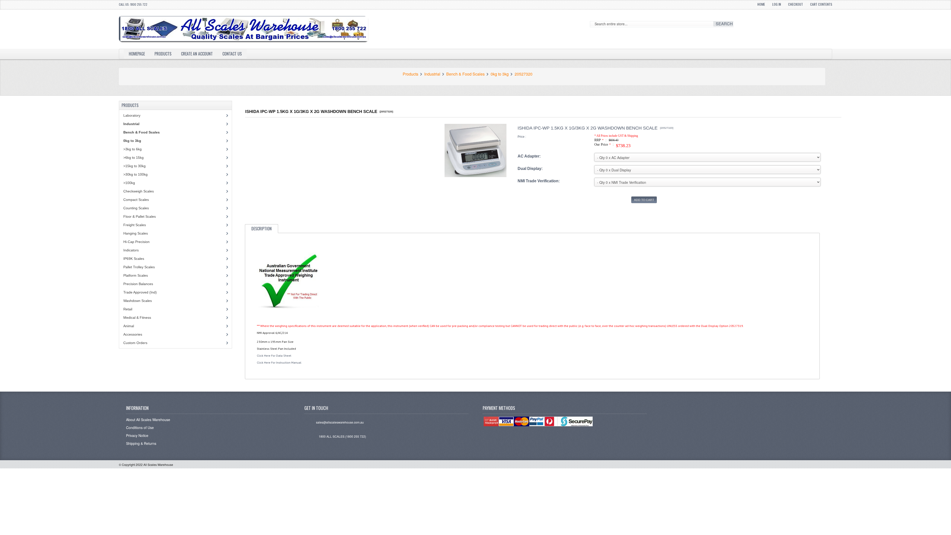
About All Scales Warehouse (148, 419)
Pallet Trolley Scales (139, 267)
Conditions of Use (140, 427)
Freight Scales (134, 225)
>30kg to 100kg (135, 174)
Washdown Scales (137, 301)
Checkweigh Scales (138, 191)
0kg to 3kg (500, 74)
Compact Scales (136, 200)
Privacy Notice (137, 435)
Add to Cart (644, 200)
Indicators (131, 250)
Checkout (795, 4)
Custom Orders (135, 343)
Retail (127, 309)
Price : (522, 136)
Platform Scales (135, 275)
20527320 (523, 74)
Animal (128, 326)
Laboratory (131, 115)
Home (761, 4)
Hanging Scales (135, 233)
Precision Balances (138, 284)
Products (163, 54)
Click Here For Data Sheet (274, 355)
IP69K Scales (133, 259)
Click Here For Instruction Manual (279, 362)
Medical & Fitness (137, 318)
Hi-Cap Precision (136, 242)
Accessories (132, 334)
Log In (776, 4)
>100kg (129, 183)
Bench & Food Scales (465, 74)
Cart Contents (821, 4)
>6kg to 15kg (133, 158)
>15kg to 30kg (134, 166)
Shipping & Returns (141, 443)
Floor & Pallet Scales (139, 216)
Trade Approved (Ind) (140, 292)
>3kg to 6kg (132, 149)
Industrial (432, 74)
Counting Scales (136, 208)
